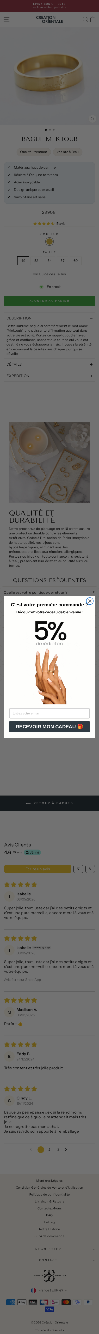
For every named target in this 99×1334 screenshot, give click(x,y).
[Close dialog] (89, 601)
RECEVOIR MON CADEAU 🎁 (49, 726)
